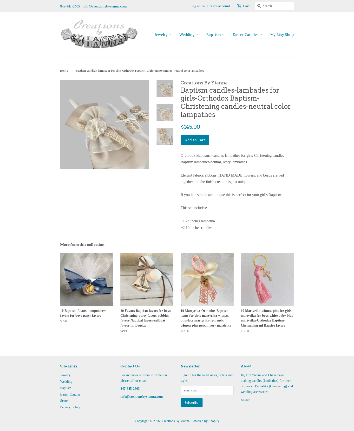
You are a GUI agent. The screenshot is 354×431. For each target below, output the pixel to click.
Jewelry (162, 34)
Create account (218, 6)
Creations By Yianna (176, 421)
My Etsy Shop (282, 34)
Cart (246, 6)
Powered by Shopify (205, 421)
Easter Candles (246, 34)
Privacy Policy (70, 407)
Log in (195, 6)
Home (64, 70)
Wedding (187, 34)
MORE (245, 400)
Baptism (214, 34)
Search (64, 401)
